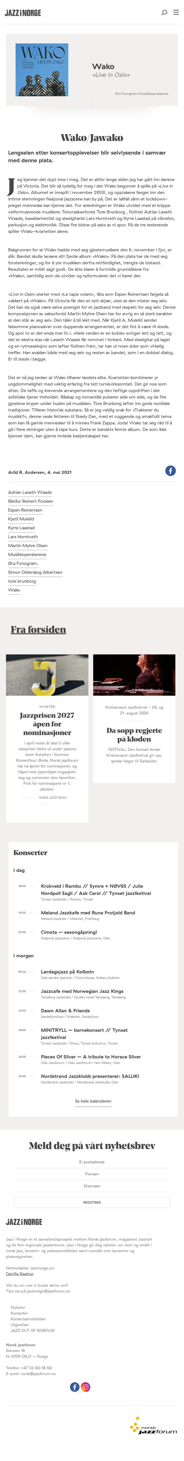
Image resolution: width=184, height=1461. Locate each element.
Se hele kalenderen (93, 1101)
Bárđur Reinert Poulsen (30, 501)
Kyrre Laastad (21, 528)
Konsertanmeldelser (28, 1318)
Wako (14, 590)
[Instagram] (85, 1390)
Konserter (19, 1313)
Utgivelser (20, 1324)
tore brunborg (22, 581)
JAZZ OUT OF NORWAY (33, 1330)
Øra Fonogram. (23, 563)
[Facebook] (75, 1390)
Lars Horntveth (23, 536)
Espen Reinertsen (25, 510)
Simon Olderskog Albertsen (35, 572)
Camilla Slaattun (20, 1273)
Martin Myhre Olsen (27, 545)
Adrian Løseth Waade (30, 492)
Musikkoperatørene (27, 554)
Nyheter (18, 1307)
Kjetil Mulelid (21, 519)
